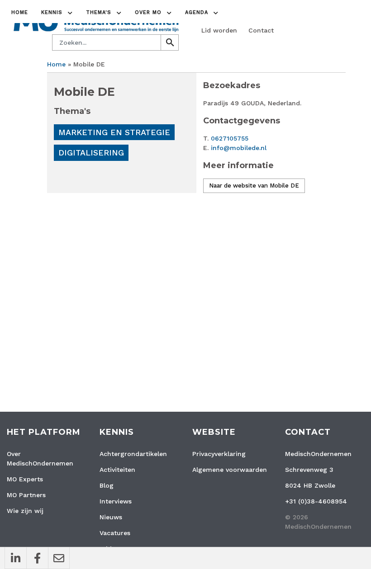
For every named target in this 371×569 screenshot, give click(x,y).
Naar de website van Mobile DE (254, 185)
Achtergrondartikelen (133, 453)
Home (19, 12)
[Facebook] (37, 558)
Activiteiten (117, 469)
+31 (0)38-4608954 (316, 501)
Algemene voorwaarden (229, 469)
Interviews (116, 501)
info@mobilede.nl (238, 147)
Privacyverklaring (219, 453)
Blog (107, 485)
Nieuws (111, 517)
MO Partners (26, 494)
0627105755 (229, 138)
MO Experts (25, 479)
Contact (261, 30)
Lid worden (219, 30)
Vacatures (115, 532)
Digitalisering (91, 152)
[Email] (59, 558)
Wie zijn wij (25, 510)
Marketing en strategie (114, 132)
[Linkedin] (15, 558)
